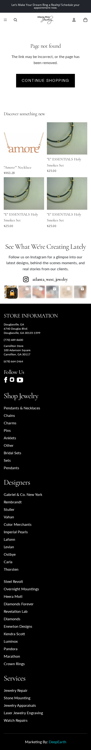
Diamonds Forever (19, 604)
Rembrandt (13, 502)
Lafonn (9, 539)
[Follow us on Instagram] (12, 380)
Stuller (9, 509)
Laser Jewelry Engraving (23, 712)
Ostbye (10, 554)
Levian (9, 546)
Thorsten (11, 569)
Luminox (11, 641)
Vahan (9, 517)
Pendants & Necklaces (22, 408)
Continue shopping (45, 80)
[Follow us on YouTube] (20, 380)
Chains (9, 415)
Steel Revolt (13, 581)
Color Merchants (18, 524)
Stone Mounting (17, 698)
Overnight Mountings (21, 589)
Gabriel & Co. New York (23, 494)
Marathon (12, 656)
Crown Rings (14, 663)
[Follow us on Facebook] (5, 380)
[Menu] (5, 19)
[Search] (15, 20)
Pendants (11, 467)
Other (9, 445)
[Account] (74, 20)
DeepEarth (57, 741)
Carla (8, 561)
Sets (7, 460)
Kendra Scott (14, 633)
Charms (10, 423)
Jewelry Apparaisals (20, 705)
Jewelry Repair (16, 690)
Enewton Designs (18, 626)
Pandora (11, 648)
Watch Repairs (16, 720)
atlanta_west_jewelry (50, 279)
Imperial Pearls (16, 532)
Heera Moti (13, 596)
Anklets (10, 438)
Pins (7, 430)
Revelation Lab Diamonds (16, 615)
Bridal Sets (12, 453)
